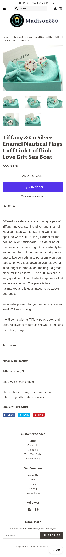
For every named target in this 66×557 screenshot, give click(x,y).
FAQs (33, 479)
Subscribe (52, 535)
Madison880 (42, 546)
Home (5, 37)
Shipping (33, 449)
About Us (33, 475)
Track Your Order (33, 454)
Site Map (33, 488)
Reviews (33, 484)
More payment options (33, 196)
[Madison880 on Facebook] (29, 510)
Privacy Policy (33, 492)
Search (33, 440)
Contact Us (33, 445)
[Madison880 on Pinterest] (37, 510)
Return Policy (33, 458)
